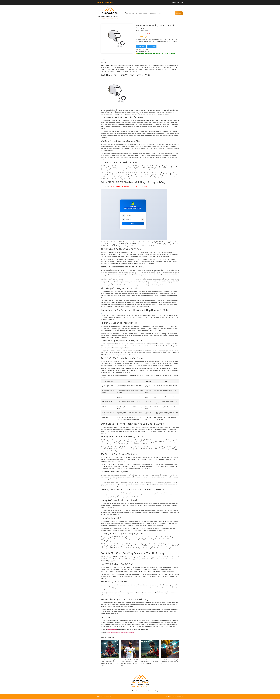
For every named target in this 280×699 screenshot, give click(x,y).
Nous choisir (143, 13)
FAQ (159, 13)
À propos (128, 13)
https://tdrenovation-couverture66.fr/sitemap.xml (120, 632)
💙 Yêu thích (151, 46)
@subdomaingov (112, 629)
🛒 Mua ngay (140, 46)
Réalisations (152, 13)
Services (135, 13)
